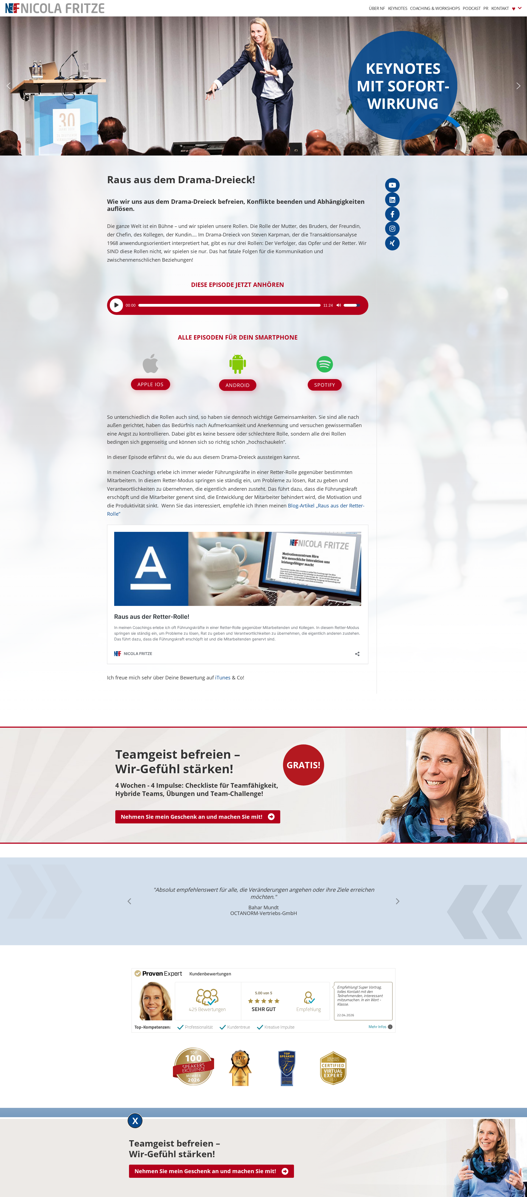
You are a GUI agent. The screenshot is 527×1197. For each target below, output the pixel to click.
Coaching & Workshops (435, 8)
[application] (235, 305)
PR (485, 8)
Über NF (377, 8)
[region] (263, 86)
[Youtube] (392, 185)
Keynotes (397, 8)
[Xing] (392, 243)
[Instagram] (392, 228)
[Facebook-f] (392, 214)
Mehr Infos (377, 1026)
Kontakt (500, 8)
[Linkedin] (392, 199)
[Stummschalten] (339, 305)
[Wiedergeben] (116, 305)
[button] (8, 85)
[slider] (229, 305)
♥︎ (513, 8)
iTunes (223, 677)
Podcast (471, 8)
